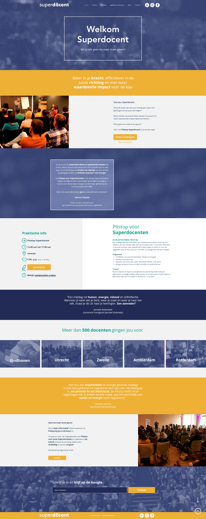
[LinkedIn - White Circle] (147, 5)
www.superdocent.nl (108, 515)
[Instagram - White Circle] (152, 5)
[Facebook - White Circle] (157, 5)
